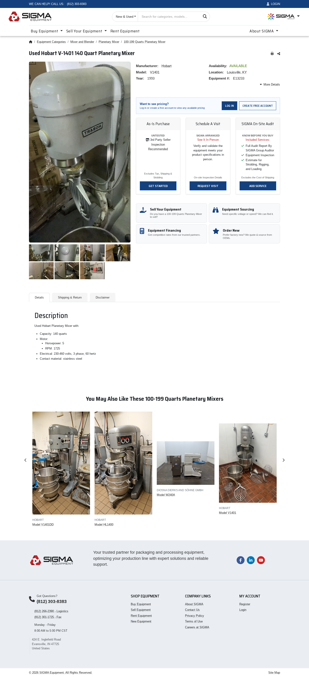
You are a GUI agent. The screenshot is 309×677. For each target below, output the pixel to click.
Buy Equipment (141, 604)
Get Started (158, 185)
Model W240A (166, 495)
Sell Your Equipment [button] (84, 31)
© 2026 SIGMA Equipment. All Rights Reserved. (60, 672)
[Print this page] (272, 53)
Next (283, 460)
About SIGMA (194, 604)
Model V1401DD (43, 524)
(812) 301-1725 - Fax (48, 617)
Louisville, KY (237, 72)
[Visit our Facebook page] (241, 560)
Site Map (274, 672)
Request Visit (208, 185)
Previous (25, 460)
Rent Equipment (125, 31)
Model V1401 (227, 512)
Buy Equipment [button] (45, 31)
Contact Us (192, 609)
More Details (272, 84)
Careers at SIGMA (197, 627)
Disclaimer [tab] (102, 297)
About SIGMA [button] (262, 31)
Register (244, 604)
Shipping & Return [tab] (70, 297)
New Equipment (141, 621)
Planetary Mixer (109, 42)
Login (242, 609)
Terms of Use (194, 621)
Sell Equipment (141, 609)
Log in (229, 105)
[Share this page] (278, 53)
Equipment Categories (51, 42)
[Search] (205, 17)
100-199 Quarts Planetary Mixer (144, 42)
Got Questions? (47, 596)
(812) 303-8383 (52, 601)
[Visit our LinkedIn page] (251, 560)
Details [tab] (39, 297)
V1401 (154, 72)
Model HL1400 (104, 524)
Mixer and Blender (82, 42)
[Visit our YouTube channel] (261, 560)
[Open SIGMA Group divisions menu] (283, 16)
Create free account (257, 105)
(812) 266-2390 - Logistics (51, 611)
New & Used (124, 16)
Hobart (166, 66)
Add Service (257, 185)
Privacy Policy (194, 615)
